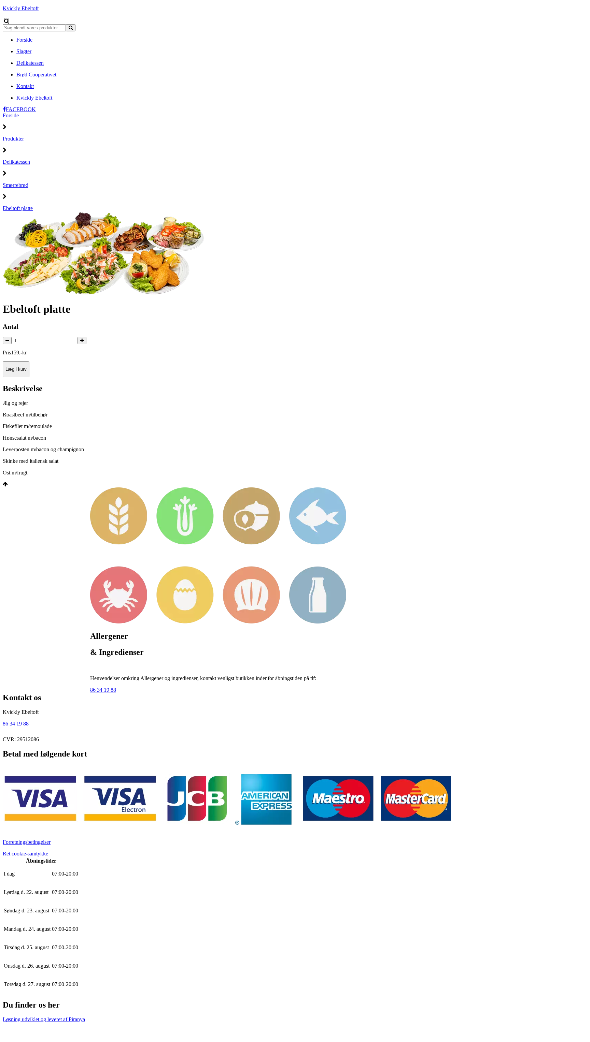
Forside (11, 115)
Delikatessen (16, 162)
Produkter (13, 139)
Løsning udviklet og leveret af (44, 1019)
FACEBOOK (21, 109)
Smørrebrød (15, 185)
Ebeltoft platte (18, 208)
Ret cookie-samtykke (25, 853)
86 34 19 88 (103, 690)
